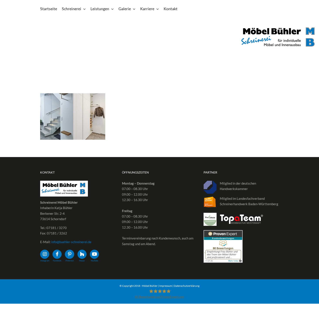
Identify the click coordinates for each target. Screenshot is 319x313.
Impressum (165, 285)
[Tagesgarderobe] (72, 116)
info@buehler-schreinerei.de (71, 242)
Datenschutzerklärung (186, 285)
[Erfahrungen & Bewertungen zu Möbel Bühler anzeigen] (223, 233)
